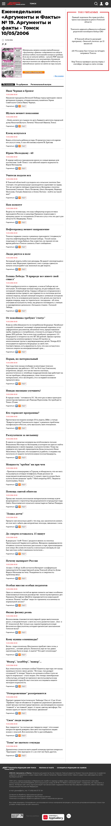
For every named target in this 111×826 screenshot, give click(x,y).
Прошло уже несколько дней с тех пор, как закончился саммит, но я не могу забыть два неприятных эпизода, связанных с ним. (34, 522)
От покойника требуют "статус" (25, 317)
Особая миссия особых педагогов (26, 585)
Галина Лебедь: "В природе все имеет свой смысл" (32, 278)
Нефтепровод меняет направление (27, 229)
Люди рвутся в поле (18, 253)
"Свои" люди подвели (19, 720)
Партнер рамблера (32, 816)
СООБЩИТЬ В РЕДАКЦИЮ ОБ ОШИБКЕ (71, 768)
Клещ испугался (16, 133)
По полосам (8, 84)
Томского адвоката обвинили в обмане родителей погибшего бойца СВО (88, 30)
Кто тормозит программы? (22, 412)
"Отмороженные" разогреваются (26, 693)
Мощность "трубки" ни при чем (25, 464)
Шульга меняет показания (22, 113)
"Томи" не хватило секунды (23, 742)
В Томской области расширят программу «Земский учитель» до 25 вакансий (88, 41)
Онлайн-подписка (34, 72)
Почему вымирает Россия (22, 560)
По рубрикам (22, 84)
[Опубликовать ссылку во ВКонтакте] (16, 106)
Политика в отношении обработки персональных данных (30, 796)
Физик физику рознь (19, 612)
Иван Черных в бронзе (20, 90)
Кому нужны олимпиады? (22, 639)
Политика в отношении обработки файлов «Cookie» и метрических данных (36, 798)
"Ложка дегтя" (14, 513)
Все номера (59, 76)
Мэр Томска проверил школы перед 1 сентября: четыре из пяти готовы (88, 62)
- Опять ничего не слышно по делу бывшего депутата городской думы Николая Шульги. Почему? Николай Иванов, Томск (34, 121)
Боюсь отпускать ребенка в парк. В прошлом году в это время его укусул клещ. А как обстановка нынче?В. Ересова (33, 141)
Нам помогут (14, 204)
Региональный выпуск (41, 84)
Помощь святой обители (21, 491)
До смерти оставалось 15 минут (25, 533)
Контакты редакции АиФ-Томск (22, 768)
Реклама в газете (46, 768)
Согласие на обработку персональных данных (26, 795)
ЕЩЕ (23, 106)
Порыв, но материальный (22, 358)
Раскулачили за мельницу (22, 435)
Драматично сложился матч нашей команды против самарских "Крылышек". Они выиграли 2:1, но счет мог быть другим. (34, 750)
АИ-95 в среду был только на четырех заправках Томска (88, 52)
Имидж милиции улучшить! (23, 390)
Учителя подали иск (18, 175)
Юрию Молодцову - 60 (19, 153)
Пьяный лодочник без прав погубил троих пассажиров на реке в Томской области (88, 19)
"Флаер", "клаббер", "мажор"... (24, 661)
